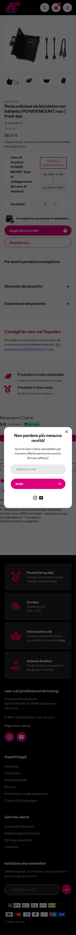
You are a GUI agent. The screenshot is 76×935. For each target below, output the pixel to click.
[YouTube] (41, 497)
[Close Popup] (66, 431)
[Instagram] (35, 497)
